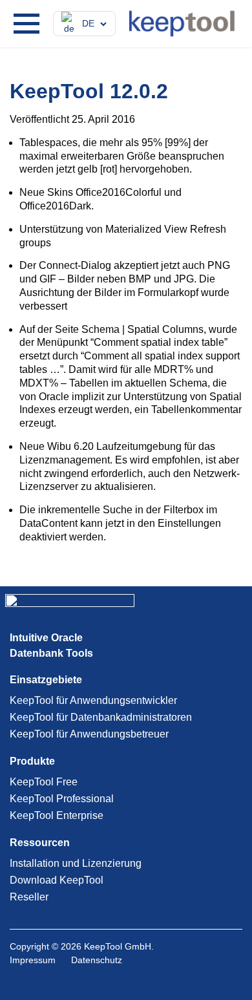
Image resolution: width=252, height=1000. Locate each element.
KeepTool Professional (62, 798)
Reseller (29, 896)
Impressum (33, 960)
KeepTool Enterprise (56, 815)
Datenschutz (96, 960)
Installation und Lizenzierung (76, 863)
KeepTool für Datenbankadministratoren (101, 717)
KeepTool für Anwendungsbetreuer (89, 734)
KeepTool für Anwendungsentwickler (93, 700)
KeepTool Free (44, 781)
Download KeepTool (56, 880)
